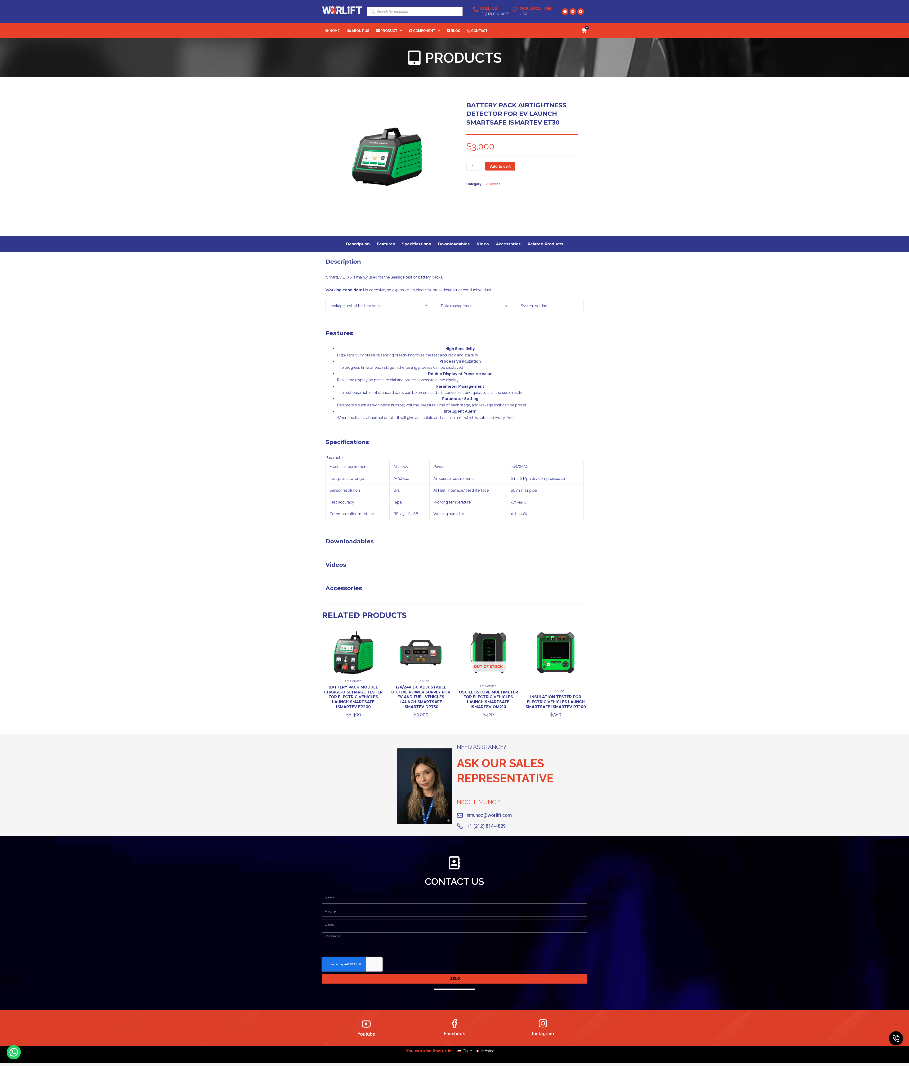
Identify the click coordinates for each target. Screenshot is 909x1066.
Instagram (543, 1034)
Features (386, 244)
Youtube (366, 1034)
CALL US (488, 8)
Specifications (416, 244)
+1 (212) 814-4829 (486, 826)
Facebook (454, 1034)
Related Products (545, 244)
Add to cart (500, 166)
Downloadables (454, 244)
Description (358, 244)
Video (483, 244)
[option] (387, 156)
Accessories (508, 244)
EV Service (491, 184)
